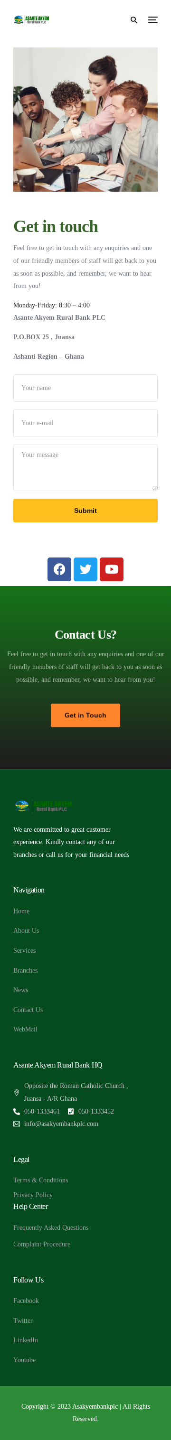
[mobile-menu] (152, 20)
